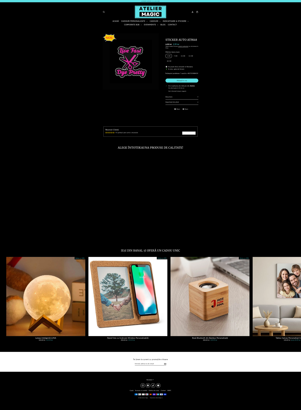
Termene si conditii (141, 390)
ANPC (169, 390)
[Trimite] (165, 363)
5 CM (168, 56)
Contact (163, 390)
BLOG (163, 24)
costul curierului (183, 46)
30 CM (169, 61)
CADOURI (154, 21)
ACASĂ (116, 21)
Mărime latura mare (172, 52)
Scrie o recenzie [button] (189, 133)
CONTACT (172, 24)
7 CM (175, 56)
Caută (131, 390)
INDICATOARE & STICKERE (175, 21)
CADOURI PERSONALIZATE (133, 21)
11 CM (183, 56)
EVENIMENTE (150, 24)
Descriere (168, 97)
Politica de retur (154, 390)
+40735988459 (192, 73)
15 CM (191, 56)
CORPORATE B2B (132, 24)
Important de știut (172, 102)
